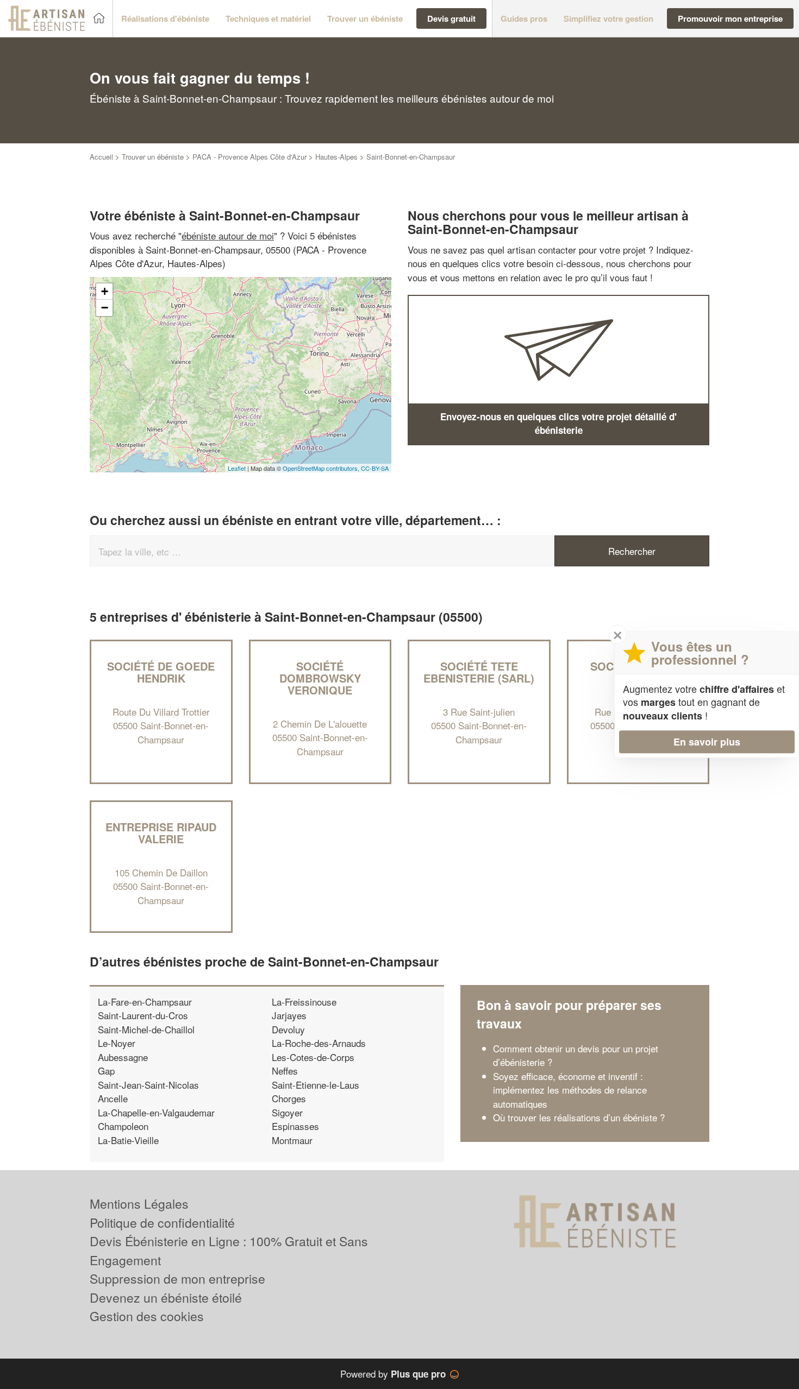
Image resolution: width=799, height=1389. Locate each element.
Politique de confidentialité (162, 1223)
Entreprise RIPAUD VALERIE (160, 833)
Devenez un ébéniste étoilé (166, 1297)
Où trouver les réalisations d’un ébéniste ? (579, 1117)
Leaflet (237, 468)
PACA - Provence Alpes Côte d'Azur (249, 156)
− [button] (104, 307)
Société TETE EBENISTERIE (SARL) (478, 672)
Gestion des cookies (147, 1316)
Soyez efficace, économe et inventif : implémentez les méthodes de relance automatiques (570, 1089)
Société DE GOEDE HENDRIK (161, 672)
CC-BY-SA (375, 468)
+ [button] (104, 291)
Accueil (101, 156)
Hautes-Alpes (336, 156)
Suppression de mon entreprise (177, 1278)
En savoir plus (706, 742)
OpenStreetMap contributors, (322, 468)
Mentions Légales (139, 1204)
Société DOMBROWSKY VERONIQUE (320, 678)
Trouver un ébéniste (153, 156)
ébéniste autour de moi (228, 235)
